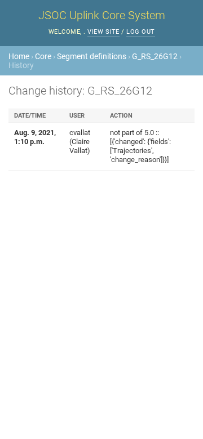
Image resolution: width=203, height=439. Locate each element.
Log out (140, 31)
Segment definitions (91, 56)
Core (43, 56)
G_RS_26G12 (155, 56)
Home (18, 56)
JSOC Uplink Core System (101, 15)
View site (103, 31)
